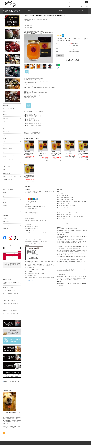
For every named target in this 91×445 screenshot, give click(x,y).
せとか (32, 25)
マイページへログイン (74, 6)
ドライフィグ (5, 185)
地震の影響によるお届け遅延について (10, 275)
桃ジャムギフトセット (7, 162)
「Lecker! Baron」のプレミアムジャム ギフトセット (11, 156)
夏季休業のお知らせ (7, 279)
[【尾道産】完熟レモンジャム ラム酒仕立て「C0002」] (83, 145)
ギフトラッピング (6, 166)
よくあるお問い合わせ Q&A (8, 287)
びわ (4, 145)
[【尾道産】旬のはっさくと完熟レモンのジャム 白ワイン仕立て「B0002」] (43, 145)
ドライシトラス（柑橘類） (8, 189)
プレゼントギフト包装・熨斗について (10, 293)
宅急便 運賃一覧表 (7, 306)
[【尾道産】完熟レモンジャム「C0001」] (69, 145)
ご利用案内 (28, 10)
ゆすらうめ (5, 141)
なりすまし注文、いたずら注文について (73, 262)
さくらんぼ (5, 138)
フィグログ (5, 199)
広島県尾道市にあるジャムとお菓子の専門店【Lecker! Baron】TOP (11, 11)
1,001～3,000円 (6, 221)
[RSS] (4, 433)
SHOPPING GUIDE (7, 271)
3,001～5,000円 (6, 225)
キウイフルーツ (6, 135)
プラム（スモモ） (6, 131)
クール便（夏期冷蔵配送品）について (10, 290)
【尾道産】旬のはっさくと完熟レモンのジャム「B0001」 (29, 153)
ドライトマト (5, 192)
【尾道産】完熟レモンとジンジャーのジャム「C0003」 (29, 176)
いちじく (5, 121)
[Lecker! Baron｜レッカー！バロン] (10, 7)
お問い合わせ (45, 10)
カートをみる (85, 6)
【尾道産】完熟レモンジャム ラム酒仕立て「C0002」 (83, 153)
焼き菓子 (5, 205)
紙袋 (4, 169)
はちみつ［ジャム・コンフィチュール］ (11, 176)
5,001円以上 (5, 228)
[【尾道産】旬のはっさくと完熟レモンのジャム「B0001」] (29, 145)
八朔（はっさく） (6, 114)
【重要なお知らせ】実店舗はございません (11, 303)
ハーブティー (5, 211)
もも (4, 128)
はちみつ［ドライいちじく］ (8, 179)
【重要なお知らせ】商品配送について (10, 300)
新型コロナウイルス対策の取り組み (10, 310)
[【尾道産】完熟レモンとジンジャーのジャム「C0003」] (29, 169)
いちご (4, 124)
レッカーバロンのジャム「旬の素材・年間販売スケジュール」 (11, 283)
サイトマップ (80, 10)
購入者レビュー (62, 10)
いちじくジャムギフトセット (8, 159)
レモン (4, 111)
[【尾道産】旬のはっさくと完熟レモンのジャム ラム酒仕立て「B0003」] (56, 145)
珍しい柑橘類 (27, 20)
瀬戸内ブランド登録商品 (29, 27)
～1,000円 (5, 218)
